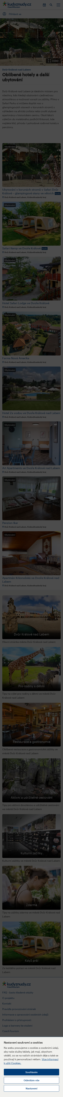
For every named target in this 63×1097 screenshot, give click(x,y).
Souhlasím (31, 1072)
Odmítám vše (31, 1080)
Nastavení (31, 1088)
